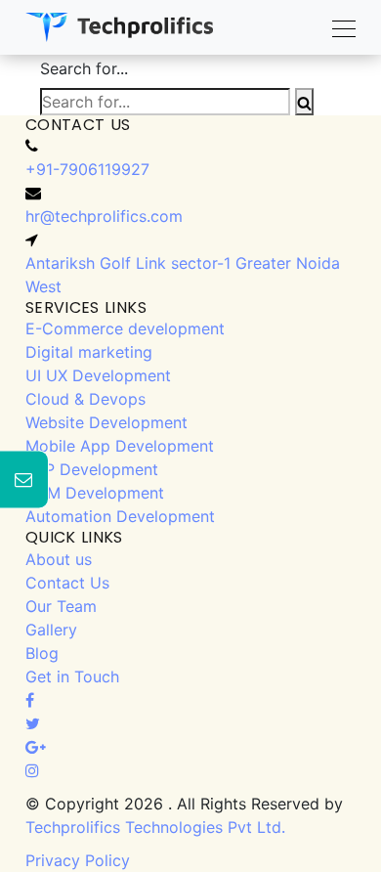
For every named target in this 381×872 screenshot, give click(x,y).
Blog (42, 653)
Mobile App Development (119, 446)
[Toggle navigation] (338, 27)
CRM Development (94, 492)
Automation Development (120, 516)
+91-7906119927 (87, 169)
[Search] (304, 101)
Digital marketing (88, 352)
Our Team (61, 606)
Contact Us (67, 582)
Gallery (51, 629)
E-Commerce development (125, 328)
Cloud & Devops (85, 399)
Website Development (106, 422)
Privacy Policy (77, 860)
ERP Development (91, 469)
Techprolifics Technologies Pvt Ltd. (155, 827)
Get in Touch (72, 676)
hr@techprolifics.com (104, 216)
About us (58, 559)
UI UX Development (98, 375)
